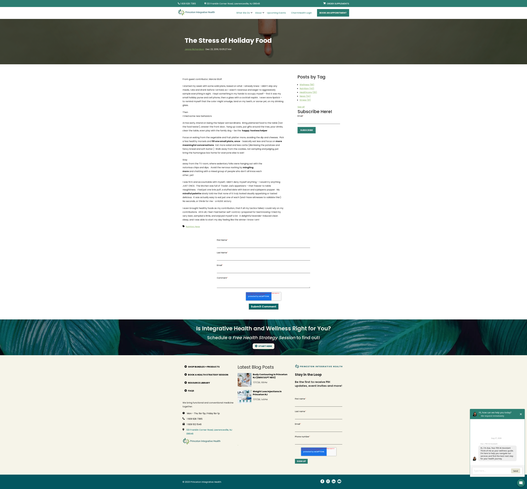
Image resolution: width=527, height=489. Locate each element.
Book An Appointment (333, 12)
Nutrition (307, 88)
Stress (305, 100)
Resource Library (199, 382)
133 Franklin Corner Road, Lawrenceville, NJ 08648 (209, 431)
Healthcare (308, 92)
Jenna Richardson (194, 49)
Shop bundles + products (204, 366)
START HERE (265, 346)
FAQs (191, 390)
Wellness (307, 84)
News (305, 96)
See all (301, 106)
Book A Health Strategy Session (208, 374)
